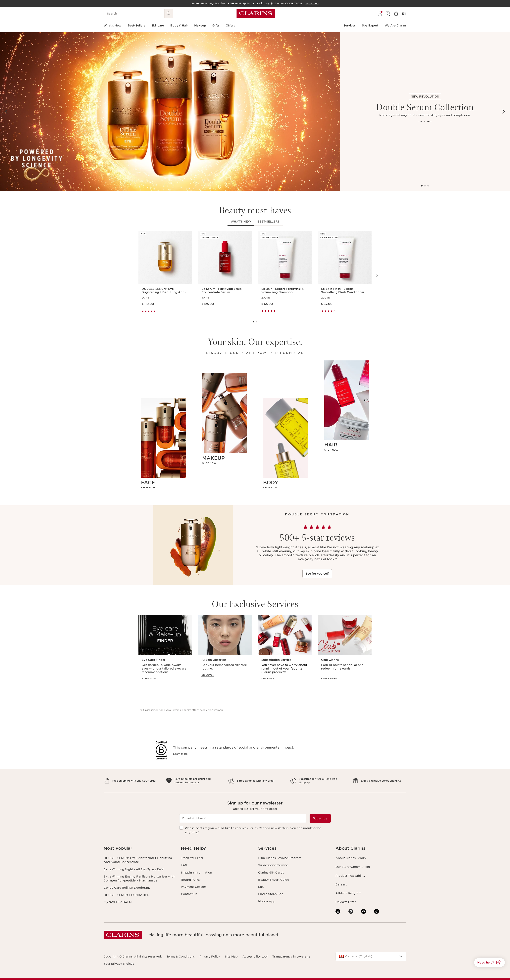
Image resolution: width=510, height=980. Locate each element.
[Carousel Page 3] (428, 185)
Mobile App (266, 901)
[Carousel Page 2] (425, 185)
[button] (489, 962)
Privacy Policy (209, 956)
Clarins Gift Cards (271, 872)
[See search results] (169, 13)
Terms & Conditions (181, 956)
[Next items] (504, 112)
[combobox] (370, 956)
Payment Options (193, 886)
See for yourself (317, 573)
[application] (165, 651)
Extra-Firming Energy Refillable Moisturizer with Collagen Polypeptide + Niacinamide (139, 878)
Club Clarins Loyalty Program (279, 858)
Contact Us (189, 894)
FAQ (184, 865)
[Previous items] (6, 112)
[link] (163, 487)
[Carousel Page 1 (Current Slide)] (422, 185)
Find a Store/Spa (270, 894)
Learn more (180, 753)
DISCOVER (425, 121)
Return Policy (191, 879)
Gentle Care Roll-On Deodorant (127, 887)
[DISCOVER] (170, 111)
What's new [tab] (241, 221)
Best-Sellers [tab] (268, 221)
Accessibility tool (255, 956)
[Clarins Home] (255, 13)
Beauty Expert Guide (273, 879)
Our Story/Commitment (352, 866)
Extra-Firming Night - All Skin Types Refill (134, 869)
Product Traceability (350, 875)
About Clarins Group (350, 858)
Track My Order (192, 858)
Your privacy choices (119, 963)
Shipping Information (196, 872)
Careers (341, 884)
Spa (261, 886)
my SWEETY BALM (118, 902)
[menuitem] (380, 13)
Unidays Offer (345, 902)
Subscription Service (273, 865)
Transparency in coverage (291, 956)
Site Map (231, 956)
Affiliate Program (348, 893)
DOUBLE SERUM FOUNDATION (127, 895)
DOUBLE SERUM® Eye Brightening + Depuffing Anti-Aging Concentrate (138, 860)
